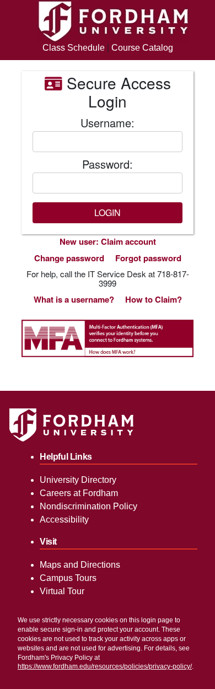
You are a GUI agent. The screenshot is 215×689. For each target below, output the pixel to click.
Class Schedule (73, 47)
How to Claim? (153, 299)
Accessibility (64, 519)
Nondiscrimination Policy (88, 506)
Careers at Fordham (79, 493)
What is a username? (74, 299)
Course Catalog (142, 47)
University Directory (78, 480)
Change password (69, 258)
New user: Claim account (108, 241)
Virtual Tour (62, 591)
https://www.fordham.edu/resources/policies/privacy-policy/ (105, 666)
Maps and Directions (80, 564)
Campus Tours (68, 578)
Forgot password (148, 258)
